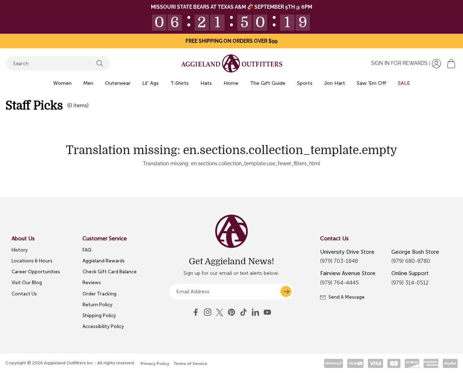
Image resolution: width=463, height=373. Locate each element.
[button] (451, 63)
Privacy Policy (155, 363)
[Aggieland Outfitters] (231, 63)
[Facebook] (195, 312)
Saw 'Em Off (371, 83)
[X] (219, 312)
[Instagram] (207, 312)
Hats (206, 83)
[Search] (99, 63)
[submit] (286, 291)
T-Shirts (179, 83)
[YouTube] (231, 312)
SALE (404, 83)
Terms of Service (190, 363)
